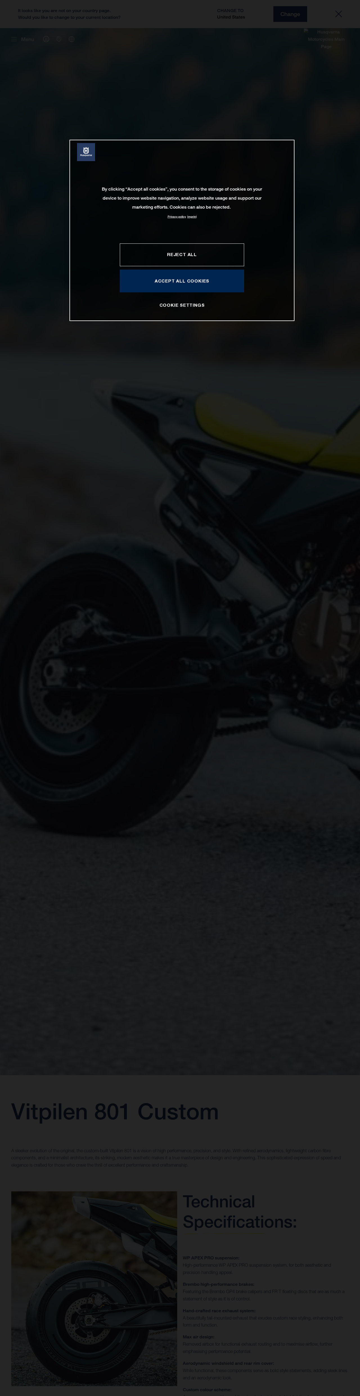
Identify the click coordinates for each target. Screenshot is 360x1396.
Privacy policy (177, 216)
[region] (181, 230)
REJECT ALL (182, 254)
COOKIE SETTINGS (182, 305)
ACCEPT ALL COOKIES (182, 280)
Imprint (192, 216)
